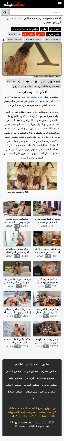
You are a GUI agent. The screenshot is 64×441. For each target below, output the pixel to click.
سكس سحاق (18, 29)
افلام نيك (18, 364)
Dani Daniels (15, 39)
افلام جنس (55, 29)
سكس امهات (31, 384)
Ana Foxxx (14, 34)
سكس (44, 29)
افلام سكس (32, 364)
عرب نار (29, 378)
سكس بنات (32, 29)
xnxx (31, 398)
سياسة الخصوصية (36, 412)
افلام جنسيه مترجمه (32, 96)
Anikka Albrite (52, 39)
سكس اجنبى (15, 378)
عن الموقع (50, 408)
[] (5, 12)
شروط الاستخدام (34, 408)
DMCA (13, 416)
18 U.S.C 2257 (27, 416)
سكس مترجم (53, 34)
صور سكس (31, 391)
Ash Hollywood (33, 39)
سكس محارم (49, 384)
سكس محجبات (45, 378)
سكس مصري (49, 371)
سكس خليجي (13, 371)
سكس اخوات (13, 384)
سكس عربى (31, 371)
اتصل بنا (42, 416)
